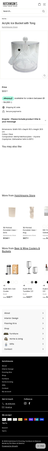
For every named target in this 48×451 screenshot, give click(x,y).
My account (6, 391)
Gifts (3, 385)
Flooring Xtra (7, 372)
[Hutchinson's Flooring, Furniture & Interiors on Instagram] (25, 403)
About (4, 366)
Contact (5, 388)
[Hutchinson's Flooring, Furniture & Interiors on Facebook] (29, 403)
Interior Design (8, 369)
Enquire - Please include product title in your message (21, 120)
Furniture (5, 379)
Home (4, 19)
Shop (4, 375)
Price (4, 87)
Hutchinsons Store (9, 27)
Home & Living (7, 382)
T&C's (4, 431)
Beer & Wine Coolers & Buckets (21, 250)
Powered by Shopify (10, 446)
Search (5, 428)
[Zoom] (44, 75)
